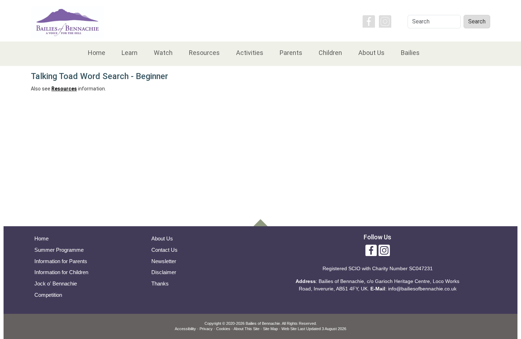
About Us (371, 52)
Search (477, 21)
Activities (249, 52)
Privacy (206, 329)
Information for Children (61, 272)
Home (96, 52)
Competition (48, 295)
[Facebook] (369, 21)
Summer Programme (59, 250)
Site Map (270, 329)
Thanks (160, 283)
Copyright (213, 323)
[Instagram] (385, 21)
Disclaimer (163, 272)
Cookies (223, 329)
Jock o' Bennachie (55, 283)
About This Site (246, 329)
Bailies (410, 52)
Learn (130, 52)
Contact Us (164, 250)
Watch (163, 52)
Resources (204, 52)
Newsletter (163, 261)
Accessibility (185, 329)
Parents (291, 52)
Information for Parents (60, 261)
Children (330, 52)
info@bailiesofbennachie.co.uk (422, 288)
